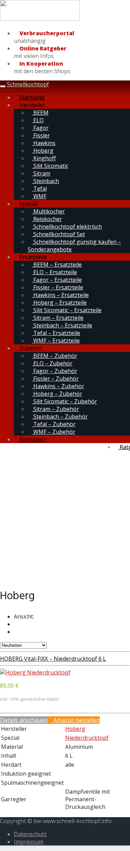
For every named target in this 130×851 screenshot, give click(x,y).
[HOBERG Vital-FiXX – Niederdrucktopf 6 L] (35, 672)
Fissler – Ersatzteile (57, 287)
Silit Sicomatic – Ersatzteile (67, 310)
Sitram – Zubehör (55, 409)
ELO (38, 120)
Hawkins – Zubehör (58, 386)
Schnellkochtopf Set (58, 234)
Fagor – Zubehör (54, 371)
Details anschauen (24, 720)
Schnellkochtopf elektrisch (67, 226)
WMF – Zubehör (53, 432)
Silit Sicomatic (50, 166)
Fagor (40, 128)
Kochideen (32, 439)
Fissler (41, 135)
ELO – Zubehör (52, 363)
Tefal (39, 188)
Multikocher (48, 211)
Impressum (28, 841)
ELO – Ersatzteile (54, 272)
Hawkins (43, 143)
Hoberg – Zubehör (57, 394)
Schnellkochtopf (28, 84)
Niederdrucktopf (87, 738)
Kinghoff (44, 158)
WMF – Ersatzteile (56, 340)
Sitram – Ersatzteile (58, 318)
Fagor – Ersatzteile (57, 280)
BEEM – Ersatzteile (57, 264)
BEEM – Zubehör (54, 356)
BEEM (40, 112)
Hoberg (42, 150)
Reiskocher (47, 219)
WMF (39, 196)
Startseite (31, 97)
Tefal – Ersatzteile (56, 333)
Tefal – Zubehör (54, 424)
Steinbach (45, 181)
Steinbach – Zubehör (60, 416)
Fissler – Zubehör (55, 378)
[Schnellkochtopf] (40, 19)
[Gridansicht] (16, 624)
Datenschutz (30, 834)
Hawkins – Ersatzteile (60, 295)
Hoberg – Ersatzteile (59, 302)
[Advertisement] (65, 515)
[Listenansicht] (16, 631)
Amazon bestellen (76, 720)
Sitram (41, 173)
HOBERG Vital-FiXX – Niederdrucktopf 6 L (53, 658)
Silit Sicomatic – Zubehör (64, 401)
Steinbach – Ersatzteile (62, 325)
